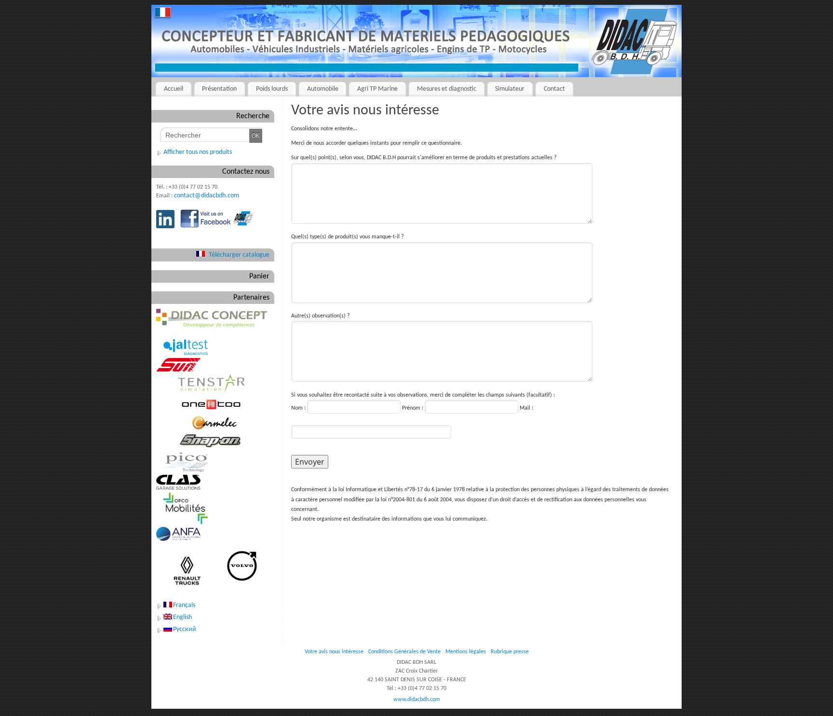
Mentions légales (465, 652)
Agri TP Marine (377, 89)
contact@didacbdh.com (206, 195)
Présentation (219, 89)
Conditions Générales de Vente (404, 652)
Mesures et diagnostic (446, 89)
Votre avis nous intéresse (334, 652)
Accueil (173, 89)
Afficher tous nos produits (197, 152)
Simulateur (509, 89)
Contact (554, 89)
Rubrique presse (510, 652)
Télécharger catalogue (239, 255)
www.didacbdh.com (416, 699)
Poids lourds (272, 89)
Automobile (322, 89)
